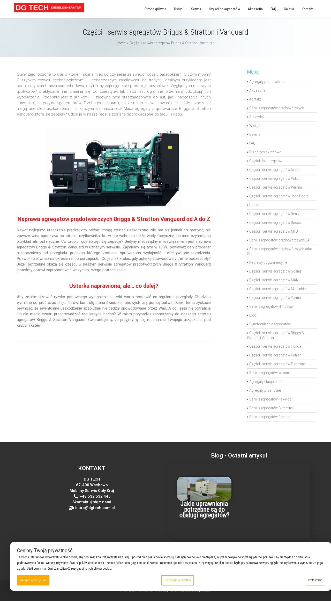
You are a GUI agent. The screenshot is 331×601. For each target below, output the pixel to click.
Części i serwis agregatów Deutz (274, 213)
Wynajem (256, 125)
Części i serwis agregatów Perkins (276, 187)
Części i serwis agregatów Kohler (275, 355)
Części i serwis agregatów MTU (273, 231)
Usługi (178, 9)
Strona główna (155, 9)
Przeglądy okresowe (265, 152)
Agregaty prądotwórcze (268, 81)
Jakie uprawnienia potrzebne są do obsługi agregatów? (204, 509)
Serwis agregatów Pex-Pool (270, 399)
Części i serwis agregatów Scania (275, 271)
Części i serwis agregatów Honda (275, 346)
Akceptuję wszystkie (33, 580)
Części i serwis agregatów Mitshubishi (278, 289)
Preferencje (315, 580)
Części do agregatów (224, 9)
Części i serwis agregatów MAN (273, 280)
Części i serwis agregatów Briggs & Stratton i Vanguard (275, 335)
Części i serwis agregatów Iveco (274, 169)
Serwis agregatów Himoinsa (271, 306)
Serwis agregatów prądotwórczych (276, 108)
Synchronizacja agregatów (270, 324)
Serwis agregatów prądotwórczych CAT (280, 240)
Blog (252, 315)
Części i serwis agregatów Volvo (274, 178)
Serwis (196, 9)
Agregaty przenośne (265, 390)
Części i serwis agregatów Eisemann (277, 364)
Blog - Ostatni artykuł (239, 455)
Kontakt (307, 9)
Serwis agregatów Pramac (269, 416)
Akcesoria (255, 9)
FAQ (273, 9)
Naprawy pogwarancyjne (268, 262)
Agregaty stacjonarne (266, 381)
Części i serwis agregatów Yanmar (275, 297)
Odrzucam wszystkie (177, 580)
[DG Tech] (49, 11)
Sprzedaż (256, 117)
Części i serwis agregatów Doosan (276, 222)
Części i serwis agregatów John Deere (279, 196)
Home (121, 43)
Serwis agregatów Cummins (271, 408)
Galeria (289, 9)
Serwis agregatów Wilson (269, 372)
